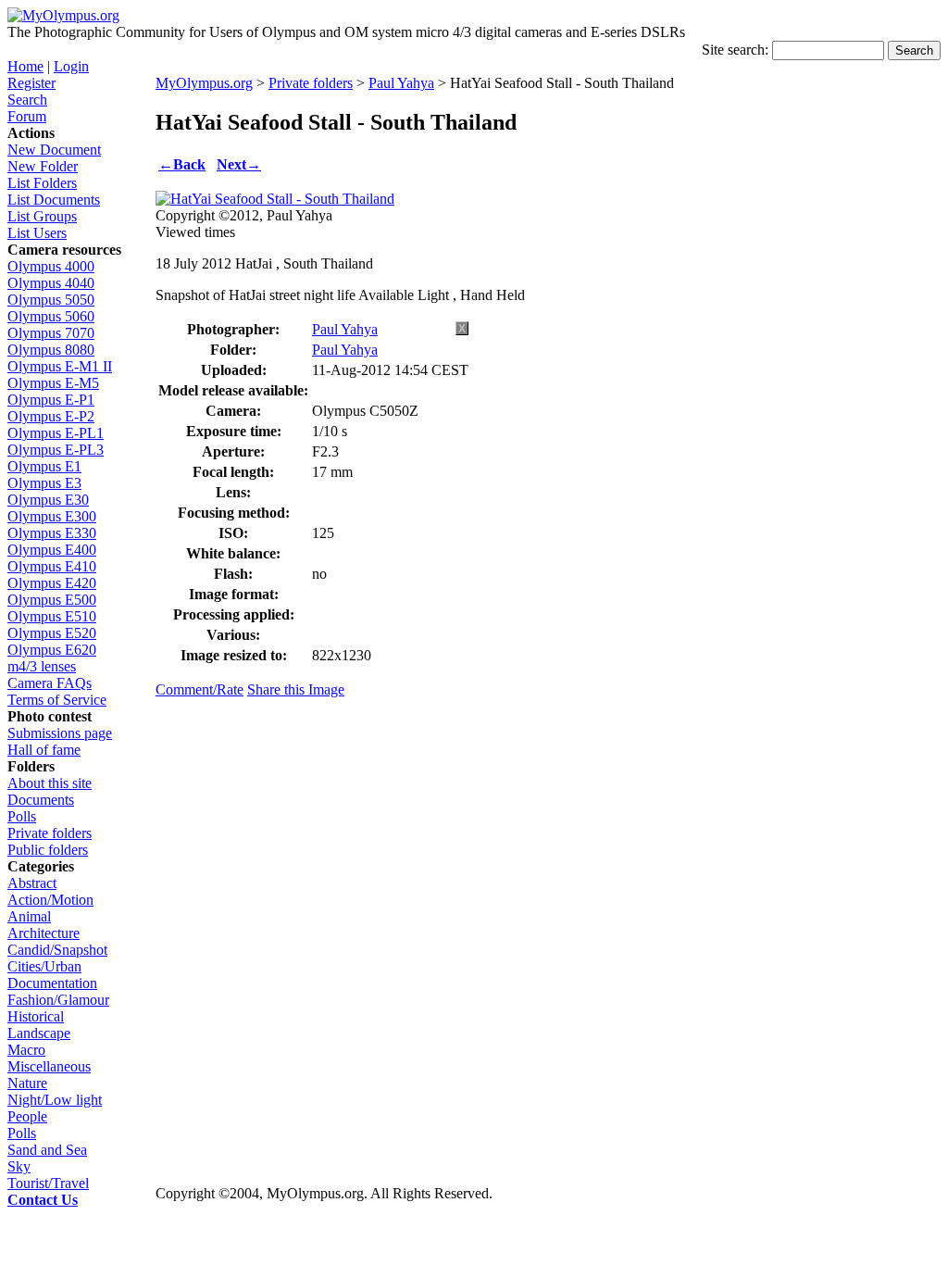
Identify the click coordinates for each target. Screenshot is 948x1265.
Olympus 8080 (50, 349)
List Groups (42, 216)
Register (31, 83)
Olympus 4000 (50, 266)
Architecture (43, 933)
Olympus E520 (51, 633)
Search (27, 99)
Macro (26, 1050)
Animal (29, 916)
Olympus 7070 (50, 333)
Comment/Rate (199, 689)
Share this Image (295, 689)
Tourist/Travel (48, 1183)
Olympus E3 (44, 483)
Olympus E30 (48, 499)
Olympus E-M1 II (59, 366)
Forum (26, 116)
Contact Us (42, 1200)
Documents (40, 800)
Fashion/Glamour (58, 1000)
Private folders (49, 833)
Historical (35, 1016)
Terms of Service (56, 700)
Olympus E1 (44, 466)
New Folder (42, 166)
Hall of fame (44, 750)
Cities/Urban (44, 966)
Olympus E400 (51, 549)
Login (71, 66)
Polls (21, 816)
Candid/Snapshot (57, 950)
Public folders (47, 850)
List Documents (53, 199)
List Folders (42, 183)
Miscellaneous (49, 1066)
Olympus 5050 (50, 299)
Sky (19, 1166)
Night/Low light (54, 1100)
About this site (49, 783)
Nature (27, 1083)
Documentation (52, 983)
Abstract (31, 883)
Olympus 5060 (50, 316)
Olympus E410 (51, 566)
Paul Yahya (401, 83)
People (27, 1116)
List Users (37, 233)
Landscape (38, 1033)
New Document (54, 149)
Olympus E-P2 (50, 416)
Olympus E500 (51, 599)
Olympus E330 (51, 533)
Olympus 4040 (50, 283)
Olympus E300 (51, 516)
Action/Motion (50, 900)
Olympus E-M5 (53, 383)
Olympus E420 (51, 583)
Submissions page (59, 733)
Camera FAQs (49, 683)
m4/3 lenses (41, 666)
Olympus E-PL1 (55, 433)
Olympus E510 (51, 616)
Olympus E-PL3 (55, 449)
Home (25, 66)
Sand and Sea (47, 1150)
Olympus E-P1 (50, 399)
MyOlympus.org (204, 83)
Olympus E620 (51, 650)
